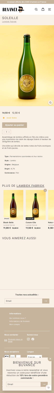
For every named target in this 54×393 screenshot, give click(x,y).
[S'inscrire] (44, 384)
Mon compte (14, 324)
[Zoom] (50, 102)
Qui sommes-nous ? (17, 318)
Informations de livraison (19, 321)
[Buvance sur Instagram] (28, 339)
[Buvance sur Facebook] (33, 339)
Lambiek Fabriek (9, 21)
